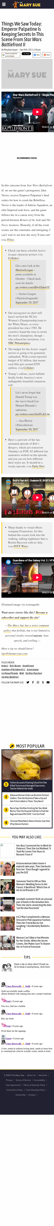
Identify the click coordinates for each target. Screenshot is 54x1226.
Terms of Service (23, 1080)
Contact (31, 1095)
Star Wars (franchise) (33, 673)
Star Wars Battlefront (10, 677)
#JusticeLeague (24, 270)
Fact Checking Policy (35, 1090)
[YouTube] (48, 683)
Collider (13, 258)
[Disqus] (27, 1017)
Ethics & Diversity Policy (34, 1085)
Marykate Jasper (11, 49)
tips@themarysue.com (14, 653)
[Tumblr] (43, 683)
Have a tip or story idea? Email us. (31, 964)
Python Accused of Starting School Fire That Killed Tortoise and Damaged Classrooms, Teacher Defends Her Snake (28, 785)
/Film (10, 240)
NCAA (21, 673)
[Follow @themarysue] (28, 683)
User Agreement (13, 1085)
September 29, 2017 (27, 302)
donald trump (28, 666)
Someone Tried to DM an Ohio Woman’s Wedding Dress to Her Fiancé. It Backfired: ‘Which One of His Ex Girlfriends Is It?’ (33, 886)
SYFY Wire (20, 546)
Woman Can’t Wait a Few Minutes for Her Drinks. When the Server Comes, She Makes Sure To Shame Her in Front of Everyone (33, 942)
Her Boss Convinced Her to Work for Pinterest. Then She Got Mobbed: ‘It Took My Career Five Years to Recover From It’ (34, 850)
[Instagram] (38, 683)
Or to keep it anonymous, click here (32, 967)
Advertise (43, 1075)
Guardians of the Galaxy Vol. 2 (13, 669)
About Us (31, 1075)
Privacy (9, 1080)
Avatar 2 (4, 666)
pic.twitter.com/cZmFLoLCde (33, 414)
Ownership (20, 1095)
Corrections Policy (14, 1090)
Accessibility (39, 1080)
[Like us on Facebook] (33, 683)
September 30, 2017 (27, 429)
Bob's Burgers (15, 666)
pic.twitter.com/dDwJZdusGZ (33, 287)
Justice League (33, 669)
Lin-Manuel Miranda (9, 673)
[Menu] (4, 4)
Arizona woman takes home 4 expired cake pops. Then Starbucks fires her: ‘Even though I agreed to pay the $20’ (33, 868)
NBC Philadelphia (18, 343)
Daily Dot (38, 466)
